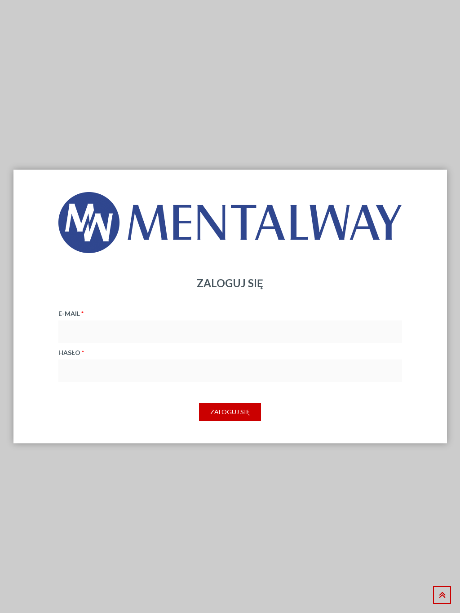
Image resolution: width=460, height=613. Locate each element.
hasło (71, 352)
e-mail (71, 313)
